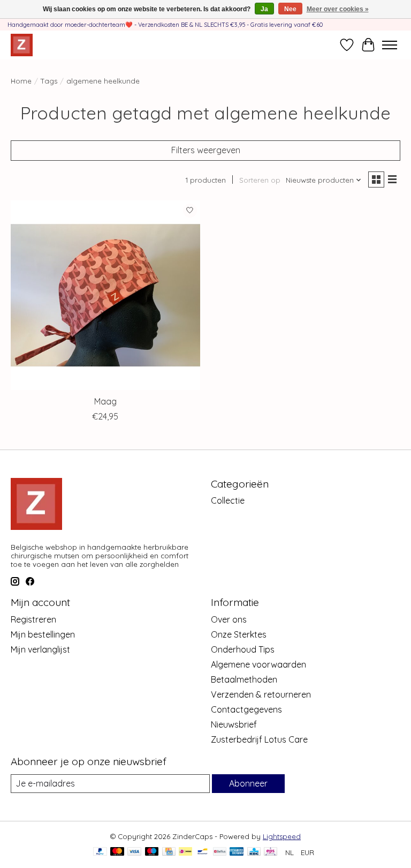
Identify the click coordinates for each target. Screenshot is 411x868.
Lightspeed (282, 836)
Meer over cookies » (338, 9)
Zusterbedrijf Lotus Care (259, 739)
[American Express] (236, 852)
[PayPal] (100, 852)
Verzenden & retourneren (261, 694)
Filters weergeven (205, 150)
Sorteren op (259, 180)
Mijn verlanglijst (40, 649)
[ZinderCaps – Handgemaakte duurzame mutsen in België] (22, 45)
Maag (105, 401)
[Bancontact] (202, 852)
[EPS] (270, 852)
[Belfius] (219, 852)
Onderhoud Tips (243, 649)
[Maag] (105, 295)
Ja (264, 9)
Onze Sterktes (239, 634)
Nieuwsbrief (234, 724)
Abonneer (248, 783)
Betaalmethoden (244, 679)
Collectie (228, 500)
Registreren (33, 619)
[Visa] (134, 852)
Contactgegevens (246, 709)
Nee (290, 9)
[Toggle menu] (389, 45)
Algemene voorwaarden (258, 664)
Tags (49, 81)
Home (21, 81)
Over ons (229, 619)
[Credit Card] (169, 852)
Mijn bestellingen (43, 634)
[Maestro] (152, 852)
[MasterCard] (117, 852)
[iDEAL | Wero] (185, 852)
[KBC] (254, 852)
